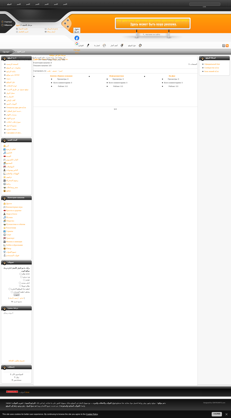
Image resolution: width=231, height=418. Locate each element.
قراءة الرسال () (52, 29)
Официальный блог (212, 64)
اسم (60, 71)
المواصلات (10, 167)
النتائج (22, 298)
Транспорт (10, 238)
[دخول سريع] (76, 38)
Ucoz (27, 392)
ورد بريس (26, 277)
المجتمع (9, 163)
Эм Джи (172, 76)
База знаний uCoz (211, 71)
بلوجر (28, 280)
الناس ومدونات (12, 170)
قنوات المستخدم (12, 255)
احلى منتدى (25, 283)
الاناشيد (9, 153)
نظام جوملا (26, 286)
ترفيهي (9, 177)
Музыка (9, 217)
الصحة (8, 156)
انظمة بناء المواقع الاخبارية (20, 289)
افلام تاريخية (11, 149)
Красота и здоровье (13, 210)
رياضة (8, 184)
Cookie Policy (92, 414)
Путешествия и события (15, 224)
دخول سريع (76, 30)
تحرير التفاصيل (23, 32)
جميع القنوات (11, 252)
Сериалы (9, 231)
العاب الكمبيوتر (12, 160)
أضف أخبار (114, 45)
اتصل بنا (97, 45)
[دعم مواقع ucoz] (38, 21)
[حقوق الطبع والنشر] (224, 45)
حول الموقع (132, 45)
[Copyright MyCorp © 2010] (216, 391)
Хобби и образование (14, 245)
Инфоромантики (116, 76)
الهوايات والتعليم (12, 173)
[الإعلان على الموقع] (152, 35)
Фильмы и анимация (14, 242)
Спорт (8, 235)
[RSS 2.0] (227, 45)
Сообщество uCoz (211, 68)
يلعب (49, 71)
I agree (216, 414)
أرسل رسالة (51, 32)
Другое (9, 203)
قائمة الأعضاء (23, 29)
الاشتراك (35, 59)
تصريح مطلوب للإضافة (16, 361)
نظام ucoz (26, 274)
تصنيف (54, 71)
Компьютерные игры (14, 207)
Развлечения (11, 228)
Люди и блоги (11, 214)
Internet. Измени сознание (61, 76)
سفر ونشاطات (12, 187)
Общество (10, 221)
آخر (7, 146)
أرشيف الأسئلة (13, 298)
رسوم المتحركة (12, 180)
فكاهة (8, 191)
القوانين (81, 45)
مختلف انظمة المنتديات (21, 292)
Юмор (8, 248)
